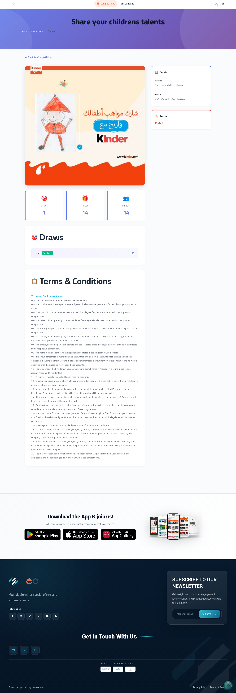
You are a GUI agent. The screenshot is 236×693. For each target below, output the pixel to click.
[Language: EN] (222, 4)
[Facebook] (12, 616)
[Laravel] (13, 4)
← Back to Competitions (39, 57)
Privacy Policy (200, 687)
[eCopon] (13, 581)
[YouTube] (47, 616)
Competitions (37, 31)
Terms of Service (218, 687)
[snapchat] (55, 616)
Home (24, 31)
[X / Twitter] (21, 616)
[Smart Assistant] (228, 685)
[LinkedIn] (38, 616)
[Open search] (216, 4)
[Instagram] (29, 616)
